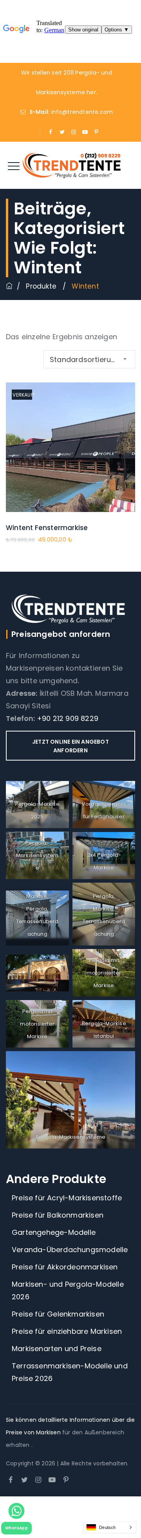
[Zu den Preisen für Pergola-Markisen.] (9, 286)
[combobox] (89, 359)
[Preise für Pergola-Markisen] (70, 165)
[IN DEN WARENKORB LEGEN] (70, 465)
